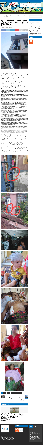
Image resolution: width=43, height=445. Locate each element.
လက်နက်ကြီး (16, 393)
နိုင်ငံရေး (11, 27)
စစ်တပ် (5, 393)
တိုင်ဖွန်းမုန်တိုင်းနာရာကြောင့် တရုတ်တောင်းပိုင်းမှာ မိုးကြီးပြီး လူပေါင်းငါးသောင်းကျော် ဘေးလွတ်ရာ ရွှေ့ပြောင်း (35, 32)
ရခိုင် (12, 393)
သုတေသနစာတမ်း (17, 12)
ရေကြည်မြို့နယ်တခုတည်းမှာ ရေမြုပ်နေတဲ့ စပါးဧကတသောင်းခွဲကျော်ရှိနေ (35, 433)
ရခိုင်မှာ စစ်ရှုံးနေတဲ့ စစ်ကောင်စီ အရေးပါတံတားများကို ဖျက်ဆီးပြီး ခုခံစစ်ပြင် (14, 415)
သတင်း (5, 12)
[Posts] (31, 426)
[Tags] (35, 426)
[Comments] (40, 426)
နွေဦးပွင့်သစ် (23, 12)
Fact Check (29, 12)
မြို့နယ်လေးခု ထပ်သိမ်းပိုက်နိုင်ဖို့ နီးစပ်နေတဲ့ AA (23, 415)
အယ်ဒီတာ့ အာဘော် (10, 12)
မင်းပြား (9, 393)
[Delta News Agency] (21, 11)
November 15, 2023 (5, 27)
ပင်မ (1, 12)
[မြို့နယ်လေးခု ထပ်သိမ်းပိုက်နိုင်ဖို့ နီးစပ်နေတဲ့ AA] (23, 410)
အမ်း (20, 393)
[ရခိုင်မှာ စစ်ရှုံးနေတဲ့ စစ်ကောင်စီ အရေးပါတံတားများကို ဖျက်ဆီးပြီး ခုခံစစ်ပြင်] (14, 410)
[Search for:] (35, 16)
